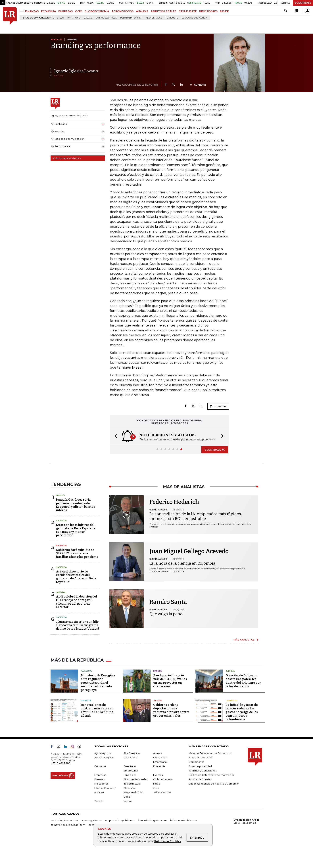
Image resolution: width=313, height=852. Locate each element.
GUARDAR (199, 84)
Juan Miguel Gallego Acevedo (189, 551)
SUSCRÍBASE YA (215, 449)
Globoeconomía (163, 779)
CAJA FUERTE (188, 11)
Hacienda (61, 520)
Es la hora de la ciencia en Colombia (182, 563)
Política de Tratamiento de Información (212, 774)
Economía (159, 766)
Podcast (99, 792)
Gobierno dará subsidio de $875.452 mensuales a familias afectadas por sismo (77, 553)
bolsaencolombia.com (183, 820)
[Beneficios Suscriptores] (296, 11)
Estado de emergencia (194, 18)
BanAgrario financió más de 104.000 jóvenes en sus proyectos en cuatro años (170, 681)
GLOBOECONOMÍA (97, 11)
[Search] (285, 11)
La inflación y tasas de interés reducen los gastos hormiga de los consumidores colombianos (242, 712)
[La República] (10, 16)
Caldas (88, 18)
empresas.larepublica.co (119, 820)
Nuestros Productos (200, 757)
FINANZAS (32, 11)
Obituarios (130, 788)
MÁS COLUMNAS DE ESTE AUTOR (137, 84)
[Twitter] (173, 84)
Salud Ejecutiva (162, 792)
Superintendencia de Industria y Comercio (214, 783)
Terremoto (171, 18)
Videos (128, 801)
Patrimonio (73, 18)
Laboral (61, 592)
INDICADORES (208, 11)
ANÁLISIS (142, 11)
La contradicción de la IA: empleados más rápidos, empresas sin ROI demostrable (195, 516)
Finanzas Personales (135, 779)
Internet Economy (105, 788)
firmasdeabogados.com (152, 820)
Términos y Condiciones (203, 770)
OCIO (78, 11)
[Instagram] (74, 747)
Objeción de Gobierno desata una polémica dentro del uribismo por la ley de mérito (243, 681)
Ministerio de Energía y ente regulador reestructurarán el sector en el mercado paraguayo (98, 683)
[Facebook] (166, 84)
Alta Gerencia (132, 753)
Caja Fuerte (130, 757)
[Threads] (80, 747)
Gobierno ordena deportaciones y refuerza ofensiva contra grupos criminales (171, 710)
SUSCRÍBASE (303, 2)
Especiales (130, 774)
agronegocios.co (91, 820)
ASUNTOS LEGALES (163, 11)
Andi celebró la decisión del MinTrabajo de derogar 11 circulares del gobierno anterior (76, 602)
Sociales (99, 801)
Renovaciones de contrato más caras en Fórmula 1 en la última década (97, 710)
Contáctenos (196, 761)
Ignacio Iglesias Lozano (76, 71)
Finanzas (99, 779)
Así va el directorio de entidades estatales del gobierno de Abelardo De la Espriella (76, 577)
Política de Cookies (167, 841)
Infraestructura (132, 783)
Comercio (231, 700)
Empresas (100, 774)
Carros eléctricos (106, 18)
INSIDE (224, 11)
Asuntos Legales (103, 757)
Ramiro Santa (168, 601)
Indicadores (101, 783)
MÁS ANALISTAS (243, 639)
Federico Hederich (174, 501)
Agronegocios (102, 753)
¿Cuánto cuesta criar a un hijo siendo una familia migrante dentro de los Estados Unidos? (77, 625)
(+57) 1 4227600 (60, 763)
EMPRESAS (65, 11)
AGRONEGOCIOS (122, 11)
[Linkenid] (67, 747)
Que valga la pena (165, 613)
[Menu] (22, 11)
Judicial (230, 671)
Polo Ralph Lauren (131, 18)
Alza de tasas (154, 18)
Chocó (60, 18)
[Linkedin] (181, 84)
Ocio (156, 788)
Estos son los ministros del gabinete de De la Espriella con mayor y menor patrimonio (75, 530)
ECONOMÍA (48, 11)
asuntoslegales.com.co (64, 820)
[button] (115, 436)
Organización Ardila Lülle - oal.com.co (247, 821)
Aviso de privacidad (200, 766)
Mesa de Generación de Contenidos (210, 753)
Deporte (86, 700)
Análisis (157, 753)
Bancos (157, 671)
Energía (60, 495)
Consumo (100, 766)
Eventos (158, 774)
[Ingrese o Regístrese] (307, 10)
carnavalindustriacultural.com (68, 824)
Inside (156, 783)
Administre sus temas (68, 158)
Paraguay (86, 671)
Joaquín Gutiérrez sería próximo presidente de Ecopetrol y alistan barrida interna (75, 505)
